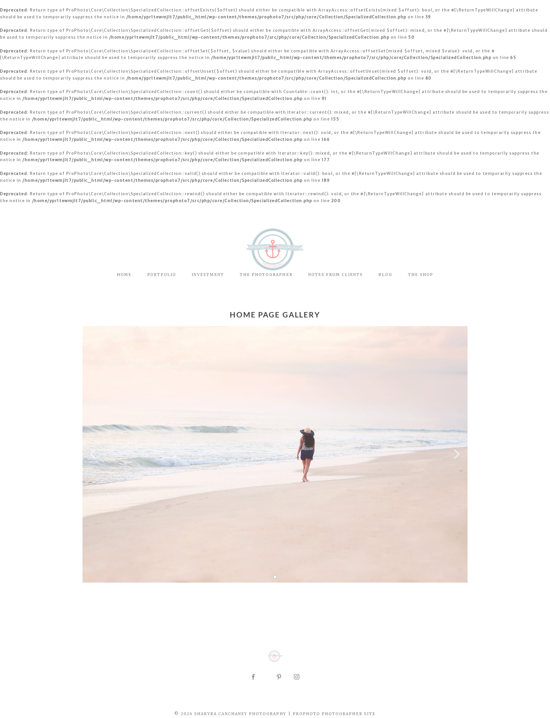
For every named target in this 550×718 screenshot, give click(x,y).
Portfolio (161, 274)
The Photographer (266, 274)
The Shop (420, 274)
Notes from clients (335, 274)
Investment (208, 274)
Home (124, 274)
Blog (385, 274)
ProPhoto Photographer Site (334, 713)
